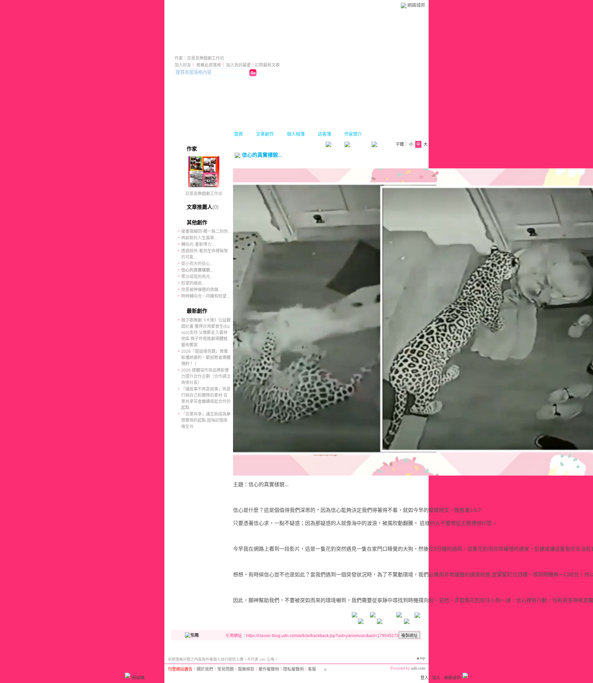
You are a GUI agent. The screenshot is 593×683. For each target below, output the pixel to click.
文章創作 (265, 133)
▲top (420, 658)
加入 (436, 677)
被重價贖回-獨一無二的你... (206, 231)
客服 (312, 669)
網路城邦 (416, 5)
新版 (285, 49)
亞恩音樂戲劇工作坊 (218, 49)
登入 (424, 677)
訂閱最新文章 (267, 65)
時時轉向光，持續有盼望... (205, 296)
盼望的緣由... (193, 283)
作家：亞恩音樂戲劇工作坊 (199, 58)
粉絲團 (138, 677)
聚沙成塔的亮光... (197, 276)
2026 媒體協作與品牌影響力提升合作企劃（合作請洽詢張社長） (206, 376)
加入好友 (183, 65)
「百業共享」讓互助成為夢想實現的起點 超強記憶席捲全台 (206, 420)
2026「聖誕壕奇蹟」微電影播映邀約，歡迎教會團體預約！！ (206, 357)
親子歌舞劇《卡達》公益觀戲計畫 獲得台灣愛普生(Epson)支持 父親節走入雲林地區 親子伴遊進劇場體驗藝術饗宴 (206, 332)
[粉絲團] (127, 675)
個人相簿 (296, 133)
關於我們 (205, 669)
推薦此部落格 (208, 65)
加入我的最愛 (238, 65)
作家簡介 (353, 133)
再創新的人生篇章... (199, 238)
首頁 (238, 133)
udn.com (418, 668)
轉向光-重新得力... (197, 244)
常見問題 (225, 669)
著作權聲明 (268, 669)
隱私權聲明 (293, 669)
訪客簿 (324, 133)
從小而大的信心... (197, 263)
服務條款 (246, 669)
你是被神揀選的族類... (201, 289)
